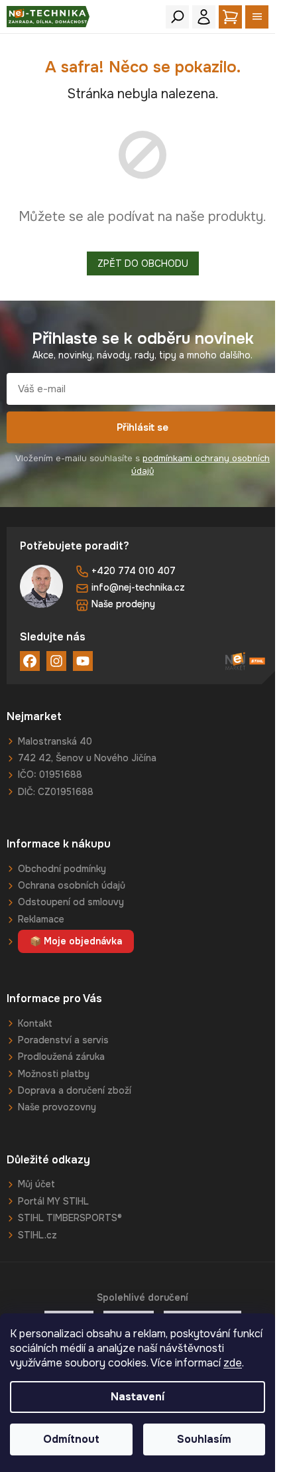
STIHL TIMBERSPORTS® (70, 1218)
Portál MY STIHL (53, 1201)
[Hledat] (177, 16)
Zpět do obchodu (142, 263)
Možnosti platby (53, 1074)
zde (232, 1363)
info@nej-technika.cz (138, 587)
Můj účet (36, 1184)
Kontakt (35, 1023)
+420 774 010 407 (133, 571)
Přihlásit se (142, 427)
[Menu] (256, 17)
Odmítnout (71, 1439)
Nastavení (137, 1397)
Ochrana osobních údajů (71, 885)
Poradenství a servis (63, 1040)
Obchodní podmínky (62, 869)
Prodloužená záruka (61, 1057)
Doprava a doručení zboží (74, 1090)
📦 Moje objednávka (76, 941)
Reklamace (41, 919)
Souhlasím (204, 1439)
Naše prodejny (123, 604)
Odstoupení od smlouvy (71, 902)
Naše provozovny (57, 1107)
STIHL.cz (37, 1235)
